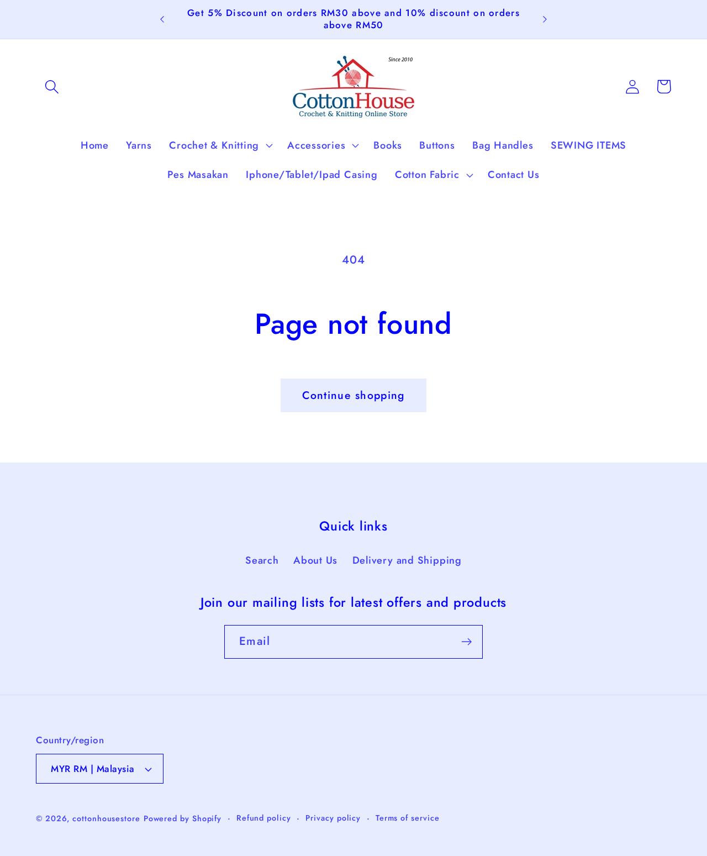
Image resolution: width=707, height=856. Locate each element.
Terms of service (408, 817)
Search (262, 560)
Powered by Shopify (182, 818)
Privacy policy (333, 817)
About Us (315, 560)
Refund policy (263, 817)
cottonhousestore (106, 818)
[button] (51, 86)
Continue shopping (353, 395)
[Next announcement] (544, 19)
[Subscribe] (466, 642)
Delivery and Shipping (407, 560)
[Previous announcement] (162, 19)
